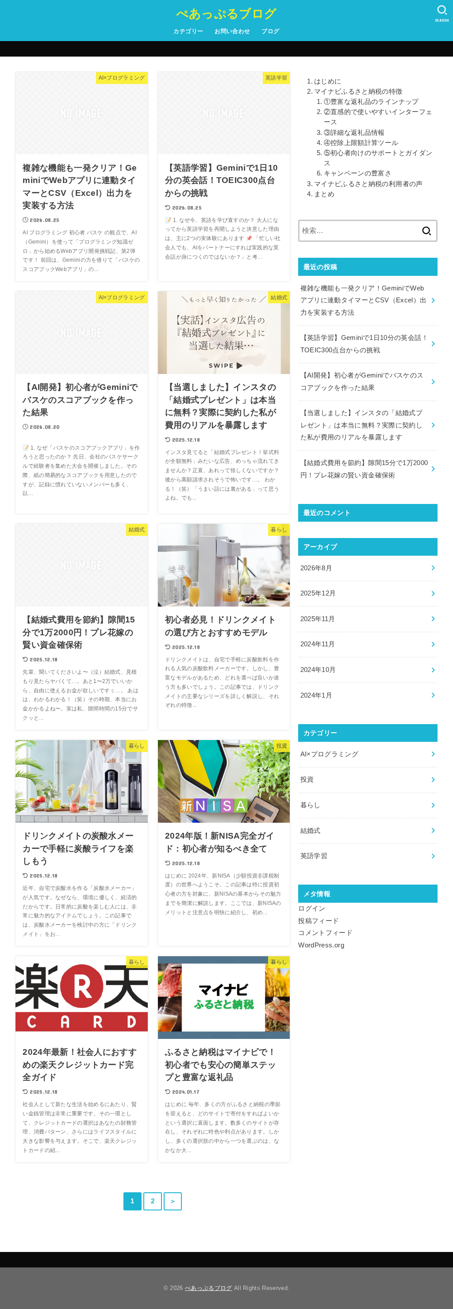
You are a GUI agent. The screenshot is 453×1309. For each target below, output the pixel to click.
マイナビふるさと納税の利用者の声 (368, 183)
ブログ (270, 31)
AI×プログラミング (329, 754)
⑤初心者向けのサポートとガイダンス (378, 158)
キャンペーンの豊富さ (358, 173)
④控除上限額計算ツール (361, 142)
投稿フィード (318, 920)
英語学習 (313, 855)
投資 (307, 779)
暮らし (310, 805)
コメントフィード (325, 932)
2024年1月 (316, 695)
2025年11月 (317, 618)
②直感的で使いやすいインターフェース (378, 117)
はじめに (327, 81)
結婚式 (310, 830)
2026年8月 (316, 568)
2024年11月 (317, 644)
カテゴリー (188, 31)
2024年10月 (318, 669)
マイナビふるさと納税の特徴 (358, 91)
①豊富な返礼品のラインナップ (371, 101)
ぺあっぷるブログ (226, 13)
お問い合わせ (232, 31)
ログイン (311, 908)
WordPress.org (321, 945)
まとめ (324, 194)
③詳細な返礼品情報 (354, 132)
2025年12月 (318, 593)
